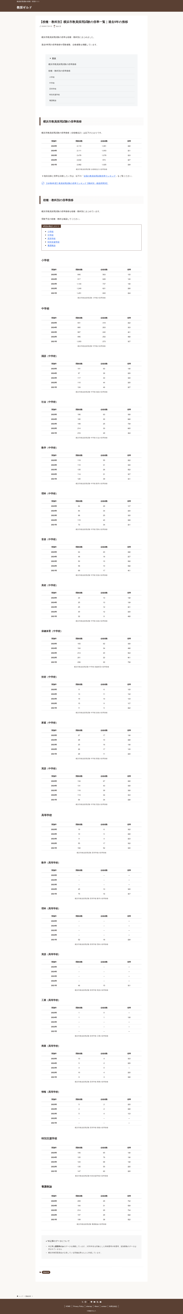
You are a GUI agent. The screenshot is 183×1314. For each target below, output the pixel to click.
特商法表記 (113, 1306)
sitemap (89, 1306)
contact (104, 1306)
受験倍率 (46, 1272)
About (96, 1306)
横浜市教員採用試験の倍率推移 (62, 64)
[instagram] (85, 1302)
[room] (88, 1302)
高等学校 (52, 88)
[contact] (100, 1302)
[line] (91, 1302)
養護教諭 (52, 100)
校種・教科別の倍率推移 (59, 70)
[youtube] (94, 1302)
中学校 (52, 82)
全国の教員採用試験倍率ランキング (100, 175)
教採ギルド (24, 7)
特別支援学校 (54, 94)
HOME (68, 1306)
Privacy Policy (78, 1306)
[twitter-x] (82, 1302)
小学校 (52, 77)
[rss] (97, 1302)
